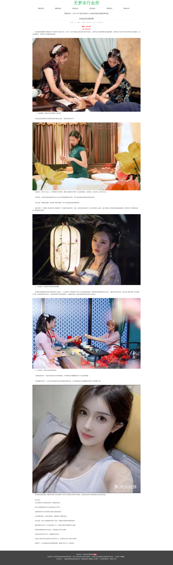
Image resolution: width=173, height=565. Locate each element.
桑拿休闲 (58, 8)
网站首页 (41, 8)
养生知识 (92, 8)
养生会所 (75, 8)
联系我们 (109, 8)
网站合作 (126, 8)
